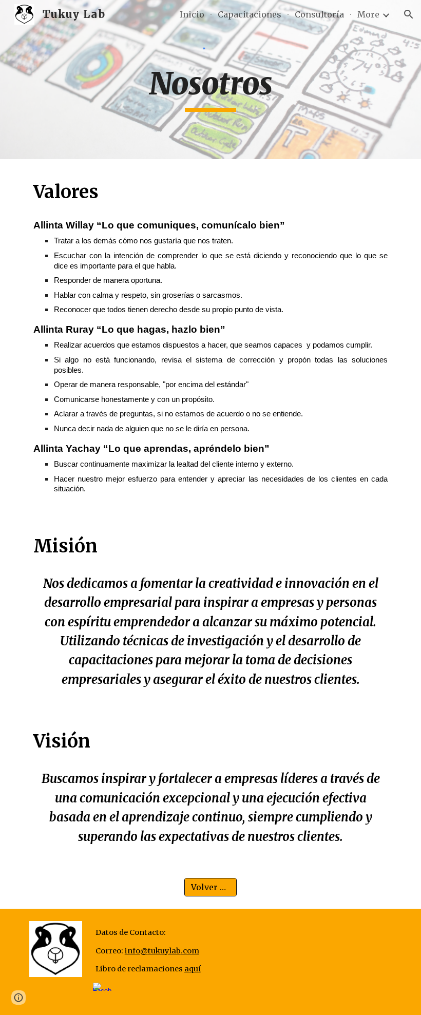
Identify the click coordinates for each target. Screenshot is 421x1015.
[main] (210, 88)
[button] (408, 14)
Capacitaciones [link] (249, 14)
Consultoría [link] (319, 14)
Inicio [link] (192, 14)
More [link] (368, 14)
